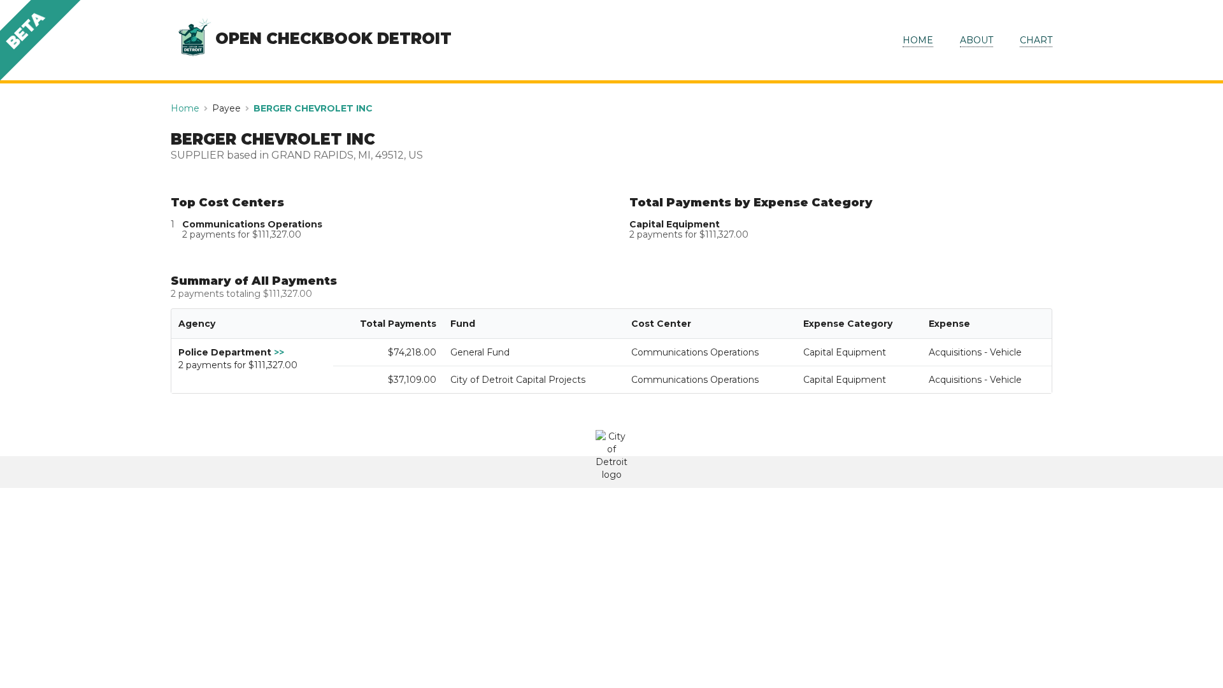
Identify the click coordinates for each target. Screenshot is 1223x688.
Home (185, 108)
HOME (918, 40)
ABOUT (976, 40)
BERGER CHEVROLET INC (313, 108)
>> (279, 352)
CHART (1036, 40)
